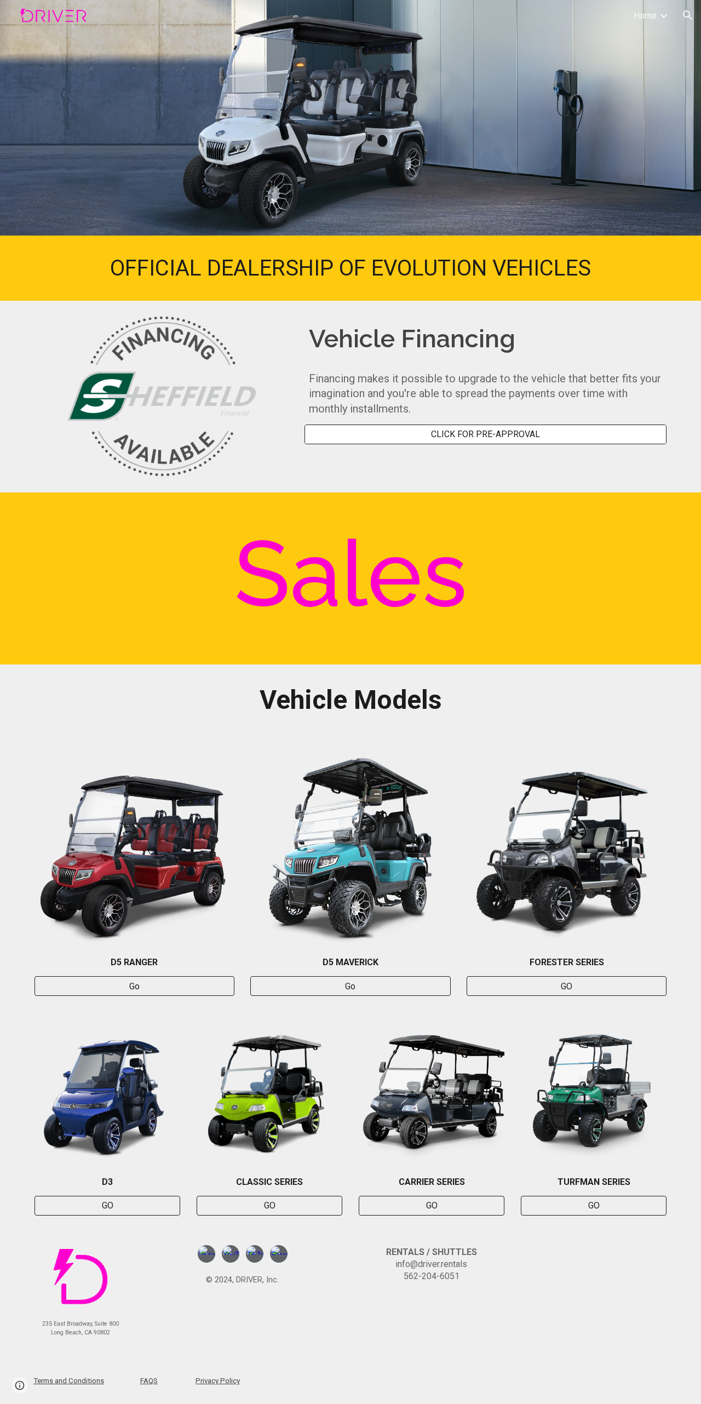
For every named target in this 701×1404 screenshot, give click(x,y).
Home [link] (645, 15)
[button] (688, 15)
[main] (350, 268)
